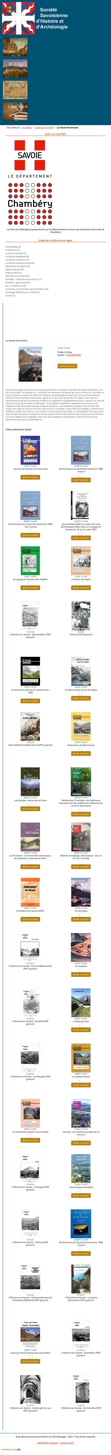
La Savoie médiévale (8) (17, 256)
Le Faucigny (81, 911)
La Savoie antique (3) (15, 253)
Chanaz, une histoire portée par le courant (81, 1133)
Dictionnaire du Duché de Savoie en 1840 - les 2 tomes (30, 525)
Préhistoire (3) (12, 250)
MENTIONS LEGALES (47, 1442)
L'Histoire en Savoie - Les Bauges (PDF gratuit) (30, 1078)
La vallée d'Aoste (81, 1076)
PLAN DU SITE (67, 1442)
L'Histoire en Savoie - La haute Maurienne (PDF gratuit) (81, 1299)
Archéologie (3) (13, 246)
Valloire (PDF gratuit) (81, 634)
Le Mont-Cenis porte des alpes (81, 689)
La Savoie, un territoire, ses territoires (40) (26, 289)
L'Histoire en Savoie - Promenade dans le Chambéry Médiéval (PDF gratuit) (30, 1299)
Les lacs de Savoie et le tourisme (30, 468)
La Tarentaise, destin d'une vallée (30, 1132)
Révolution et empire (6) (17, 266)
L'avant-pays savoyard (81, 1187)
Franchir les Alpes (81, 579)
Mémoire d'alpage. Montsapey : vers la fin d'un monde (81, 857)
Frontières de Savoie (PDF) (30, 911)
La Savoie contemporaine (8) (19, 263)
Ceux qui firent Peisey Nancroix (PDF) (30, 1353)
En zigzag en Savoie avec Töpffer (30, 579)
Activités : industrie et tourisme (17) (23, 279)
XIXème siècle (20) (14, 269)
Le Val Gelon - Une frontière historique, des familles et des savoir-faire (30, 857)
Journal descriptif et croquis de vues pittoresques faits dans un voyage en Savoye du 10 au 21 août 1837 (81, 527)
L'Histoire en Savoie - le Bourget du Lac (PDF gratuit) (30, 1409)
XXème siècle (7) (13, 272)
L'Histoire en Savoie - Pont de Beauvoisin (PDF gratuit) (30, 967)
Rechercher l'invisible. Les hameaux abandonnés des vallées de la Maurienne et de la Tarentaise (81, 803)
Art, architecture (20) (16, 285)
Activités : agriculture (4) (17, 282)
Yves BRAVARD (73, 354)
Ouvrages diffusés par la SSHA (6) (22, 292)
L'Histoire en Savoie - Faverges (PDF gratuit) (30, 1188)
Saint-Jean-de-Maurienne (81, 745)
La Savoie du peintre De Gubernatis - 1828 (30, 691)
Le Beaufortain (81, 1021)
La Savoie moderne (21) (17, 259)
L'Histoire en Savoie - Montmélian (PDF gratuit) (30, 636)
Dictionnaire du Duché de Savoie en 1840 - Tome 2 (81, 1243)
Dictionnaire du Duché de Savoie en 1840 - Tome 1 (81, 470)
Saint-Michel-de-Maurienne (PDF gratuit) (30, 745)
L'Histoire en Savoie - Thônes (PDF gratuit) (30, 1243)
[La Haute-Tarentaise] (30, 364)
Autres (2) (10, 295)
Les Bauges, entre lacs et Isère (30, 800)
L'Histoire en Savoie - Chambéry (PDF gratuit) (81, 1354)
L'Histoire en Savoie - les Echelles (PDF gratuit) (81, 1409)
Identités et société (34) (17, 276)
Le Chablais (81, 966)
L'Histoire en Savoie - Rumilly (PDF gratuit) (30, 1022)
